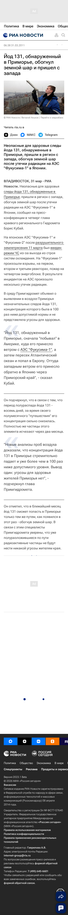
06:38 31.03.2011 (14, 45)
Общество (26, 763)
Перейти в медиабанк (52, 117)
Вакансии (10, 784)
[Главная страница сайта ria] (22, 35)
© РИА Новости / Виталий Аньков (21, 117)
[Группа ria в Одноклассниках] (52, 741)
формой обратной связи (19, 882)
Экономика (44, 763)
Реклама (31, 769)
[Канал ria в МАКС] (10, 741)
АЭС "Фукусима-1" (36, 349)
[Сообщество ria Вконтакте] (38, 741)
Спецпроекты (13, 769)
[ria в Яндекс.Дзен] (24, 741)
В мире (59, 763)
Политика (10, 763)
